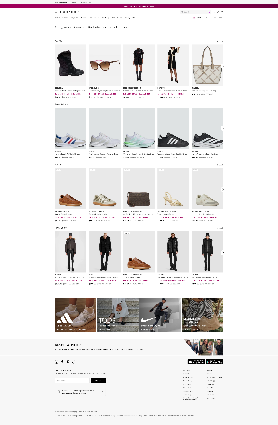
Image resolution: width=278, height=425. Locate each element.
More (134, 18)
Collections (210, 384)
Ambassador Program (214, 377)
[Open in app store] (197, 364)
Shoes (96, 18)
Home (119, 18)
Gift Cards (210, 395)
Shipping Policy (188, 377)
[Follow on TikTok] (73, 363)
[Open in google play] (214, 364)
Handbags (105, 18)
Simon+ (208, 18)
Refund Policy (187, 384)
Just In (57, 18)
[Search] (195, 12)
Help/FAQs (186, 370)
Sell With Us (211, 398)
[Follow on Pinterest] (68, 363)
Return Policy (187, 381)
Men (90, 18)
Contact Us (186, 374)
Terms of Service (188, 391)
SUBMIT (98, 381)
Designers (74, 18)
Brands (65, 18)
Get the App (211, 381)
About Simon (211, 388)
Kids (113, 18)
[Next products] (223, 66)
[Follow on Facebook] (62, 363)
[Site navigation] (56, 12)
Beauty (127, 18)
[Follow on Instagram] (57, 363)
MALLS (73, 2)
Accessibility (187, 395)
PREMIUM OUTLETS (86, 2)
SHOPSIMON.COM (61, 2)
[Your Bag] (222, 12)
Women (83, 18)
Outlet (199, 18)
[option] (71, 71)
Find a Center (218, 18)
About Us (210, 370)
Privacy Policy (187, 388)
